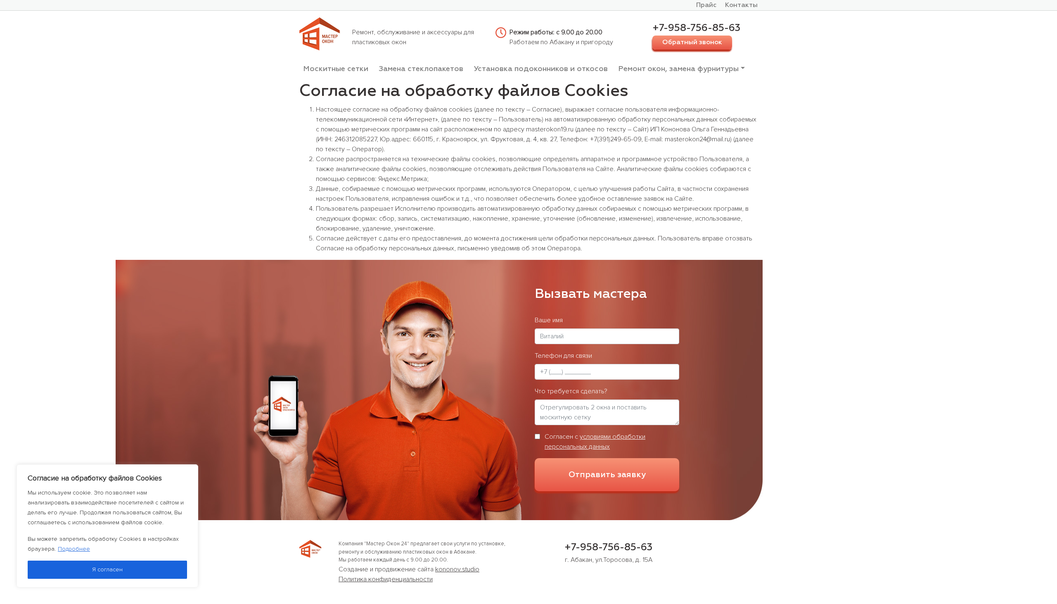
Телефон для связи (563, 356)
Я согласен (107, 569)
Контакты (741, 5)
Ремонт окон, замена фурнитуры (678, 69)
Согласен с (595, 442)
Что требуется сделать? (571, 391)
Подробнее (74, 548)
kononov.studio (457, 569)
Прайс (706, 5)
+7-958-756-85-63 (696, 28)
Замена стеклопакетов (421, 69)
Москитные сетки (335, 69)
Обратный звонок (692, 42)
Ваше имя (549, 320)
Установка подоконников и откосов (541, 69)
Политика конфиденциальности (386, 579)
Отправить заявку (607, 475)
